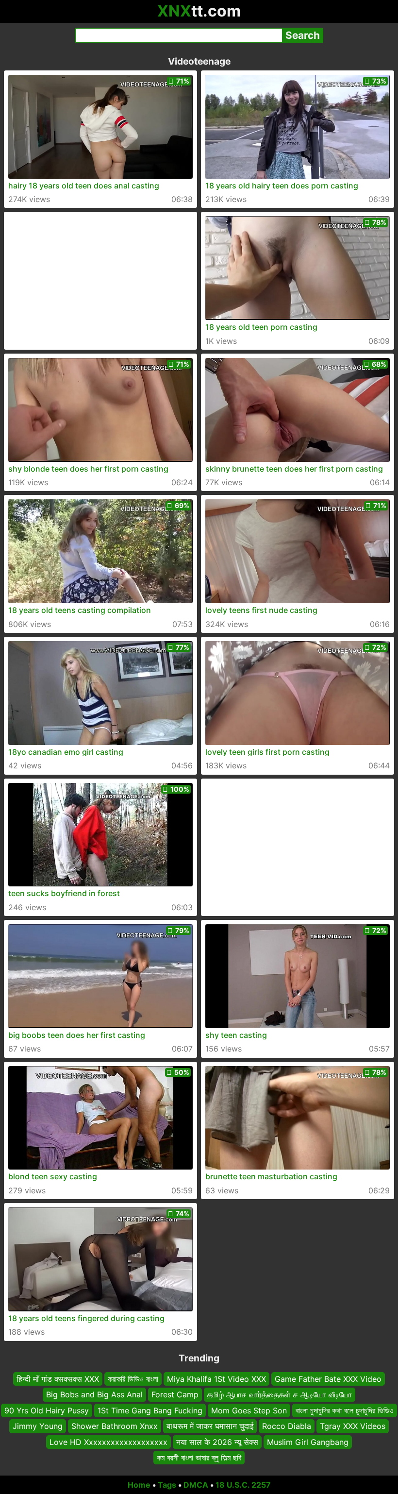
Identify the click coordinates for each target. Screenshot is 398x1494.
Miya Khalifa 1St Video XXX (216, 1379)
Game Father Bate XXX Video (328, 1379)
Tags (167, 1484)
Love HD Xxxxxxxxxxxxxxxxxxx (108, 1441)
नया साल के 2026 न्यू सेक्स (217, 1441)
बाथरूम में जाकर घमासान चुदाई (209, 1426)
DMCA (195, 1484)
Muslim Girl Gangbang (307, 1441)
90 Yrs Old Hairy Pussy (46, 1410)
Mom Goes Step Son (249, 1410)
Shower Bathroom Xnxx (114, 1426)
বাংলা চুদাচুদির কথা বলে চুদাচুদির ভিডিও (345, 1410)
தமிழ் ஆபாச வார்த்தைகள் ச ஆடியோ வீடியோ (279, 1394)
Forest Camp (175, 1394)
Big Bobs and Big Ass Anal (94, 1394)
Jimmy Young (38, 1426)
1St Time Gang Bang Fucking (150, 1410)
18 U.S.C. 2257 (243, 1484)
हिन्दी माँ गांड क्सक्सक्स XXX (58, 1379)
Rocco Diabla (286, 1426)
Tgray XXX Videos (352, 1426)
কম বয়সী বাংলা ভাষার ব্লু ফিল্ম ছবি (199, 1457)
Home (139, 1484)
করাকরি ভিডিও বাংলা (133, 1379)
